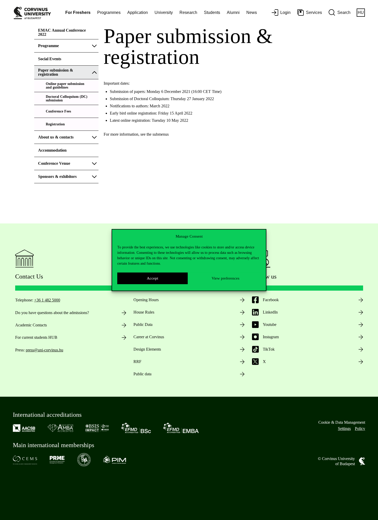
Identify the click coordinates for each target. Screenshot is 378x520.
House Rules (143, 312)
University (164, 12)
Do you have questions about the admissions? (52, 312)
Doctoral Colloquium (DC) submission (66, 98)
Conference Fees (58, 111)
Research (188, 12)
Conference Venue (54, 163)
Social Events (49, 59)
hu (361, 12)
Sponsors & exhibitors (57, 176)
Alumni (233, 12)
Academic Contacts (31, 325)
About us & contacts (56, 137)
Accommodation (52, 150)
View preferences (225, 278)
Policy (360, 428)
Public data (142, 374)
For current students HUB (36, 337)
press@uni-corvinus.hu (44, 350)
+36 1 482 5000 (47, 300)
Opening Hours (146, 300)
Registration (55, 124)
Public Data (142, 324)
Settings (344, 428)
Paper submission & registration (55, 72)
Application (137, 12)
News (251, 12)
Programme (48, 46)
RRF (137, 361)
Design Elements (147, 349)
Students (212, 12)
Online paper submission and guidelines (65, 85)
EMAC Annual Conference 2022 (62, 32)
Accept (152, 278)
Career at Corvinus (148, 337)
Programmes (109, 12)
